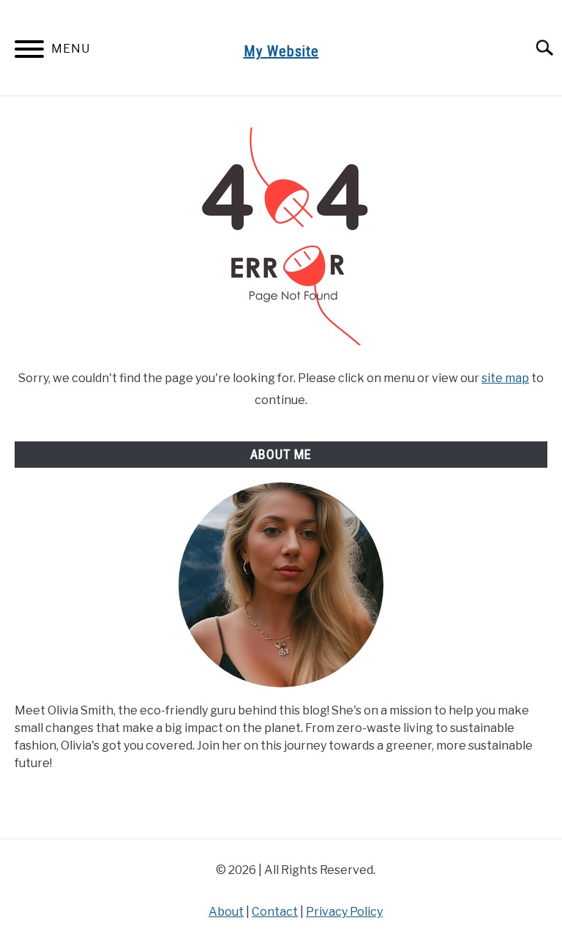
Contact (275, 912)
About (226, 912)
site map (505, 378)
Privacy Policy (344, 912)
